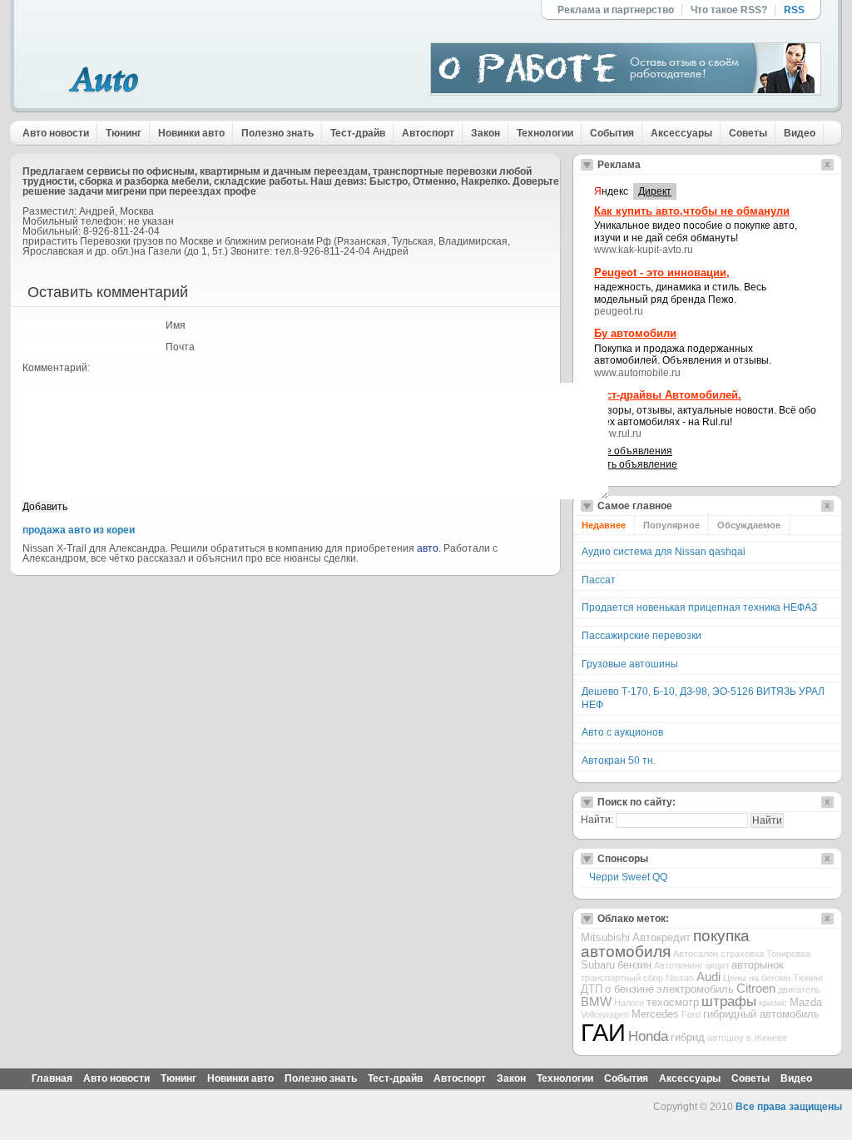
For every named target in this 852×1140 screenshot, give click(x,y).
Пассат (599, 580)
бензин (634, 965)
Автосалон (695, 954)
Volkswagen (605, 1014)
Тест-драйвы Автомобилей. (667, 395)
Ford (691, 1014)
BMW (596, 1002)
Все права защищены (789, 1107)
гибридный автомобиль (761, 1014)
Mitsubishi (605, 937)
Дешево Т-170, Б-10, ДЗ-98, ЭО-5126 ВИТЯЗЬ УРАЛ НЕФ (703, 698)
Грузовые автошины (630, 664)
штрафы (728, 1001)
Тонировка (788, 954)
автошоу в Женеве (747, 1038)
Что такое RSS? (729, 10)
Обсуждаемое (748, 525)
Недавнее (604, 525)
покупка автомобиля (665, 943)
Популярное (671, 525)
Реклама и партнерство (615, 10)
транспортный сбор (622, 978)
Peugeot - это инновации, (662, 272)
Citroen (755, 988)
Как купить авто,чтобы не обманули (692, 211)
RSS (794, 10)
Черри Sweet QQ (628, 877)
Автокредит (661, 937)
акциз (717, 965)
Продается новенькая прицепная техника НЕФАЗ (699, 607)
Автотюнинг (678, 965)
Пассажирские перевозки (641, 636)
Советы (748, 133)
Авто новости (55, 133)
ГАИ (603, 1032)
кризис (773, 1003)
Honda (648, 1036)
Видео (799, 133)
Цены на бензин (756, 978)
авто (427, 548)
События (612, 133)
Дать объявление (635, 464)
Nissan (680, 978)
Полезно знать (277, 133)
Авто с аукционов (622, 732)
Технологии (545, 133)
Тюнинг (123, 133)
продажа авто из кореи (78, 530)
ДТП (591, 989)
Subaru (598, 965)
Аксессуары (681, 133)
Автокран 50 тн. (619, 760)
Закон (485, 133)
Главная (52, 1078)
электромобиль (695, 989)
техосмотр (672, 1002)
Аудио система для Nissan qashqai (664, 552)
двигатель (799, 989)
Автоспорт (428, 133)
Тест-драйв (357, 133)
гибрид (688, 1037)
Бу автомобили (635, 333)
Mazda (806, 1002)
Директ (654, 191)
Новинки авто (191, 133)
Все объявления (633, 451)
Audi (708, 977)
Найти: (597, 819)
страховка (742, 954)
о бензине (629, 989)
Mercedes (655, 1014)
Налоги (629, 1003)
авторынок (757, 965)
